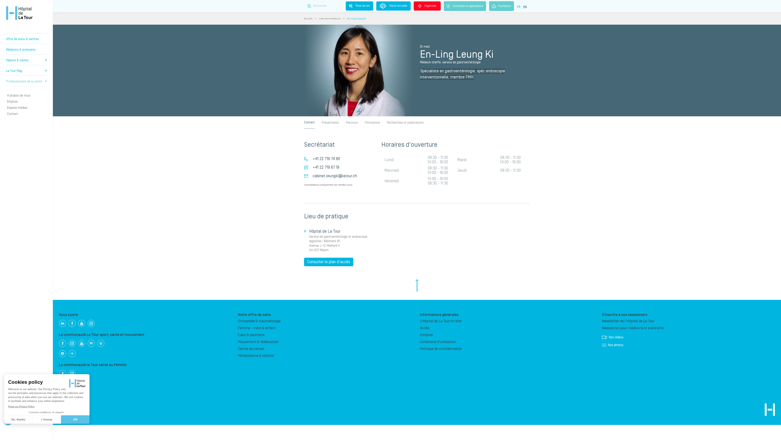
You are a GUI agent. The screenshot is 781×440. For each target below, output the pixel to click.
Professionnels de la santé (24, 81)
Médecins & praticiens (21, 50)
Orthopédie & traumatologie (259, 321)
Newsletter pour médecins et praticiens (633, 328)
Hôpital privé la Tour (19, 13)
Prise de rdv (363, 6)
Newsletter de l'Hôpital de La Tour (628, 321)
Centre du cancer (251, 349)
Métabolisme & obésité (256, 356)
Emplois (12, 101)
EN (525, 7)
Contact (12, 114)
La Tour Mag (14, 71)
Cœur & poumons (251, 335)
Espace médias (17, 108)
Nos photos (615, 345)
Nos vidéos (616, 337)
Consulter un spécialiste (468, 6)
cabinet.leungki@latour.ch (335, 176)
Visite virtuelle (398, 6)
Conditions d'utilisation (438, 342)
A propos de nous (18, 95)
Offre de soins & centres (22, 39)
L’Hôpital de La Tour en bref (441, 321)
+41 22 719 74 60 (326, 159)
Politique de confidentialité (441, 349)
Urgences (430, 6)
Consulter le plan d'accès (328, 262)
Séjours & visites (17, 60)
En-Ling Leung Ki (356, 18)
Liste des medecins (330, 18)
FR (518, 7)
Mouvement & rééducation (258, 342)
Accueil (308, 18)
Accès (424, 328)
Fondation (504, 6)
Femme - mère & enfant (257, 328)
